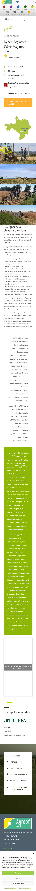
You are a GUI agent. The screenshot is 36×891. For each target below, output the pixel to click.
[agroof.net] (7, 2)
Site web (11, 71)
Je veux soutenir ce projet (16, 102)
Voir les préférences (18, 883)
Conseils (18, 9)
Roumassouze (22, 14)
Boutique (8, 14)
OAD (32, 9)
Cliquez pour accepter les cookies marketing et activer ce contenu (18, 667)
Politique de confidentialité (10, 888)
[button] (33, 853)
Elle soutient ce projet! (17, 75)
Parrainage (14, 14)
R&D (11, 9)
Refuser (18, 878)
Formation (25, 9)
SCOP (4, 9)
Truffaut (7, 727)
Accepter (18, 873)
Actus (29, 14)
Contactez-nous (21, 798)
